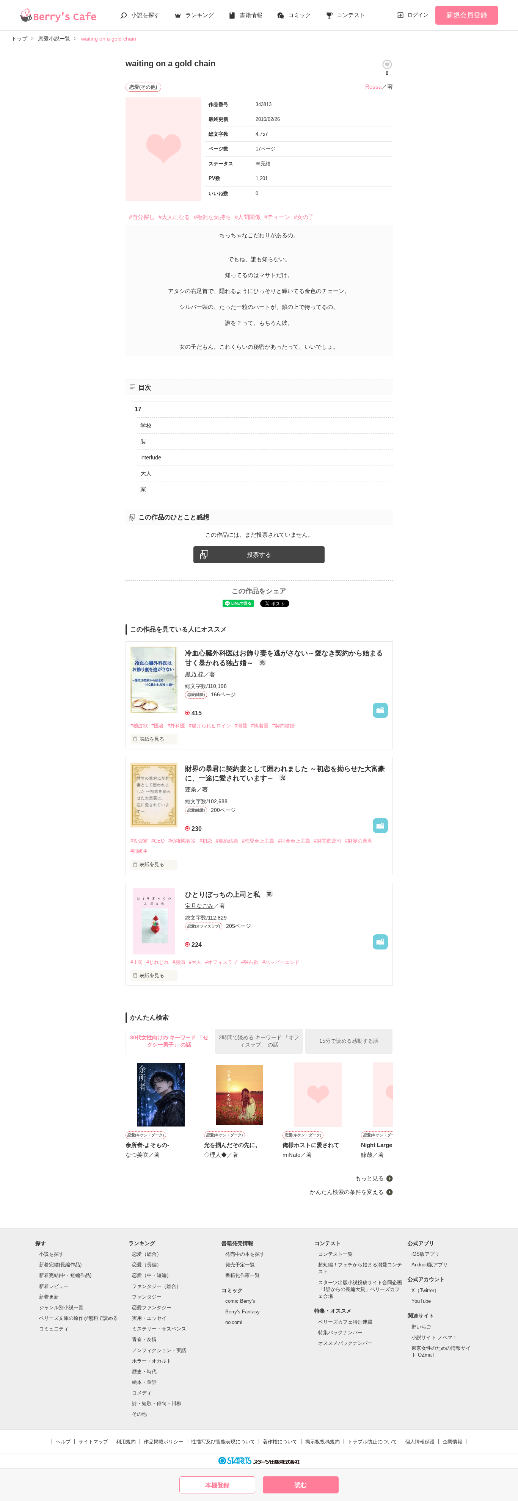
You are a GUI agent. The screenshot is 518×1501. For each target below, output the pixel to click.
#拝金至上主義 (294, 841)
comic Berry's (240, 1301)
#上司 (136, 962)
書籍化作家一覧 (242, 1275)
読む (301, 1485)
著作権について (280, 1442)
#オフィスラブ (221, 962)
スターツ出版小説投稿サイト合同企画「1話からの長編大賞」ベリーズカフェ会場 (360, 1289)
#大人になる (174, 217)
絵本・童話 (144, 1382)
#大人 (195, 962)
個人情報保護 (420, 1442)
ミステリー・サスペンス (159, 1329)
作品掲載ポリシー (163, 1442)
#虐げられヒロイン (210, 726)
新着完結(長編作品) (60, 1265)
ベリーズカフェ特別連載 (345, 1322)
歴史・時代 (144, 1371)
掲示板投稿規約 (322, 1442)
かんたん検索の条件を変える (347, 1192)
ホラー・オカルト (151, 1361)
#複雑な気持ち (212, 217)
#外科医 (176, 726)
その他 (139, 1414)
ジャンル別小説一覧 (61, 1307)
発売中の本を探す (245, 1254)
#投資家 (139, 841)
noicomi (233, 1322)
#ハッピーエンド (281, 962)
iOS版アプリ (425, 1254)
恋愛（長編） (147, 1265)
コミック (299, 15)
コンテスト (351, 15)
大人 (146, 473)
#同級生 (139, 851)
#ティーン (277, 217)
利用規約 (126, 1442)
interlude (150, 457)
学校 (146, 425)
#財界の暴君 (358, 841)
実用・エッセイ (149, 1318)
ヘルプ (63, 1442)
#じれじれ (157, 962)
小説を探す (145, 15)
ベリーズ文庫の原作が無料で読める (78, 1318)
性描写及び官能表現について (223, 1442)
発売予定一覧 (240, 1265)
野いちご (421, 1327)
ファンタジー (147, 1297)
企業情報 (452, 1442)
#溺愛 (241, 726)
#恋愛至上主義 (258, 841)
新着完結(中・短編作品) (65, 1275)
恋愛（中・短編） (151, 1275)
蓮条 (190, 789)
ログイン (418, 15)
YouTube (421, 1301)
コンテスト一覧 (335, 1254)
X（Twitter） (425, 1290)
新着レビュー (54, 1286)
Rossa (373, 86)
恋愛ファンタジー (151, 1307)
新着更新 (49, 1297)
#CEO (158, 841)
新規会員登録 (466, 15)
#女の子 (304, 217)
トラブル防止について (372, 1442)
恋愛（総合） (147, 1254)
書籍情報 (251, 15)
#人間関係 (248, 217)
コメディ (142, 1393)
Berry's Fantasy (242, 1312)
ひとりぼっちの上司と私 (223, 894)
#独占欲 (139, 726)
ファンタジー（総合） (156, 1286)
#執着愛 (259, 726)
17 (138, 409)
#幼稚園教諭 (182, 841)
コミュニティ (54, 1329)
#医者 (157, 726)
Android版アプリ (429, 1265)
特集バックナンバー (340, 1332)
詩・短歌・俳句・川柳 (156, 1403)
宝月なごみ (199, 905)
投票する (259, 555)
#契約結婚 (283, 726)
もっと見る (369, 1178)
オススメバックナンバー (345, 1343)
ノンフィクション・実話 (159, 1350)
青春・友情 (144, 1339)
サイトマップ (93, 1442)
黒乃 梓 (194, 674)
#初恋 (205, 841)
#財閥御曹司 (327, 841)
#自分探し (142, 217)
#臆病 (179, 962)
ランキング (199, 15)
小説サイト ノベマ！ (434, 1337)
